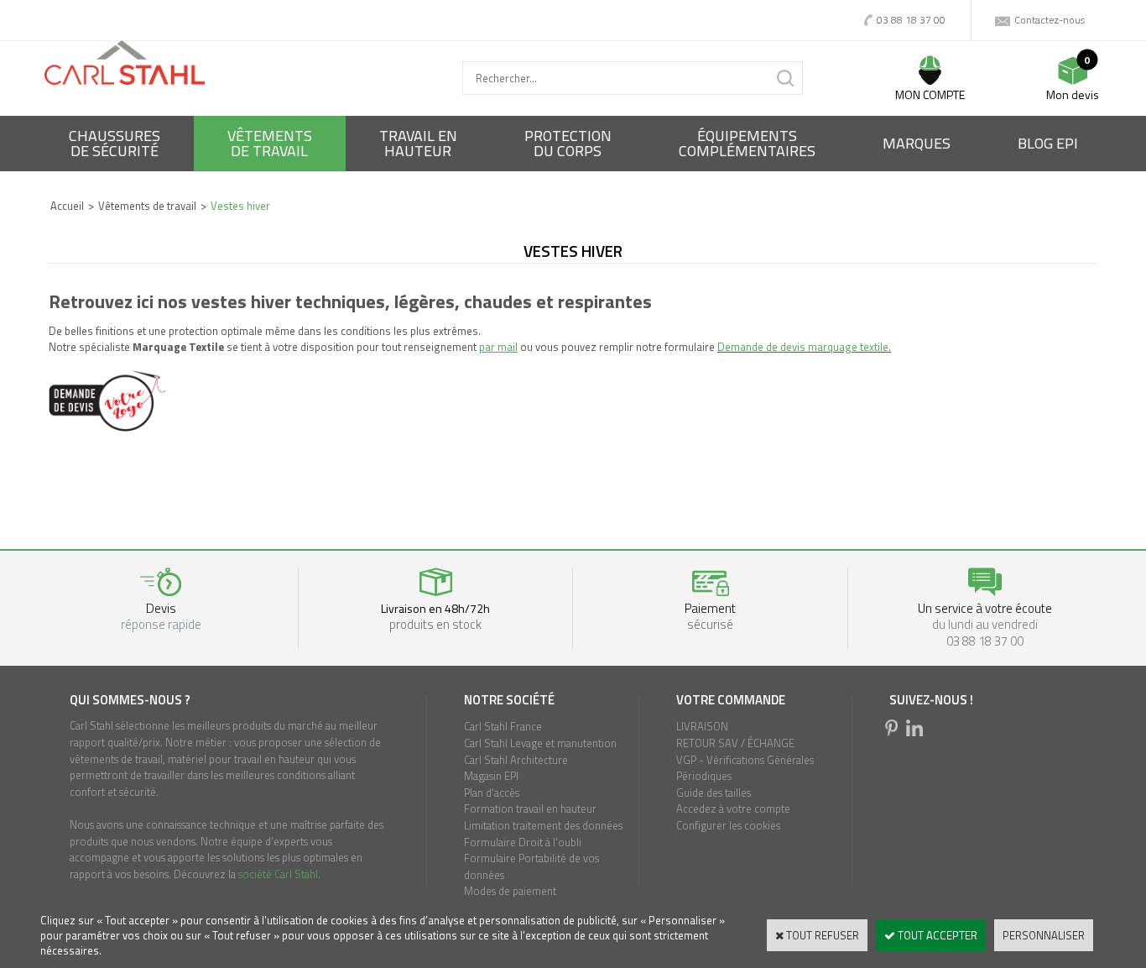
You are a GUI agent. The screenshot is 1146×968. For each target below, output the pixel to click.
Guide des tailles (713, 792)
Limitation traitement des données (543, 825)
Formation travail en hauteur (530, 808)
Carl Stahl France (503, 726)
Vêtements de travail (147, 205)
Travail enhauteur (418, 143)
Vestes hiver (240, 205)
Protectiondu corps (568, 143)
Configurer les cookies (728, 825)
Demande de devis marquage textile (802, 346)
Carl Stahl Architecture (516, 759)
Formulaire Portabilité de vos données (531, 866)
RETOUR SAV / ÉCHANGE (735, 743)
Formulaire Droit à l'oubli (522, 842)
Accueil (67, 205)
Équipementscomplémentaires (747, 143)
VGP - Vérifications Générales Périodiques (745, 768)
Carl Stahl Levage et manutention (540, 743)
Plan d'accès (491, 792)
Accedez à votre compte (733, 808)
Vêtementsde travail (269, 143)
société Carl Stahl (278, 874)
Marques (917, 143)
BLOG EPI (1048, 143)
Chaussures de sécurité (114, 143)
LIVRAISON (702, 726)
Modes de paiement (510, 890)
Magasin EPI (491, 775)
